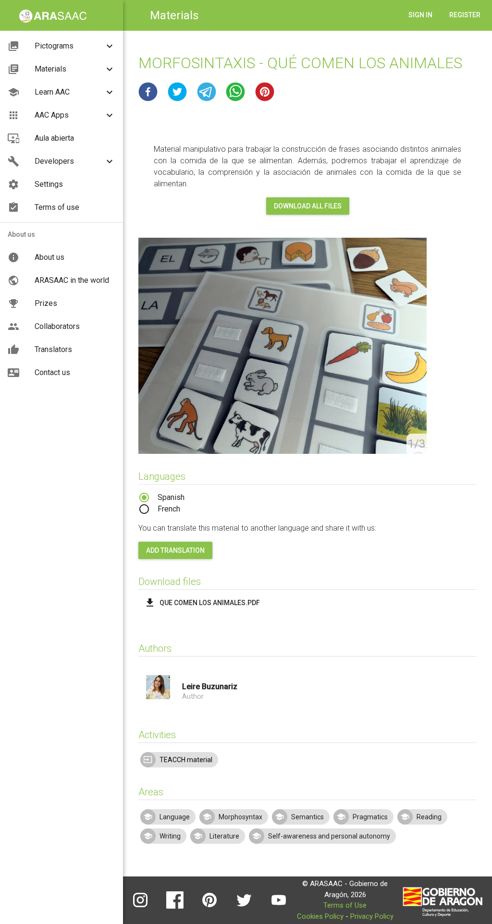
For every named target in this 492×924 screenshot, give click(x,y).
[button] (148, 91)
